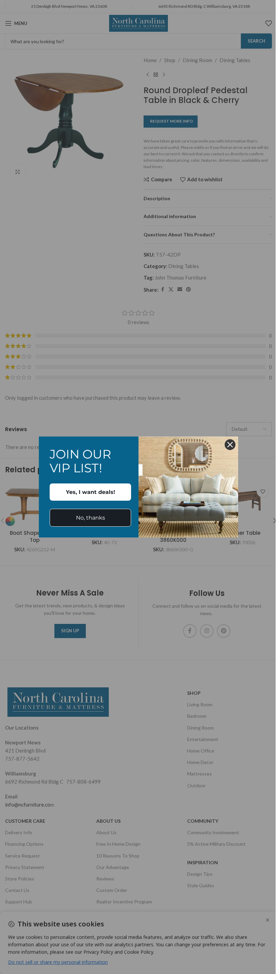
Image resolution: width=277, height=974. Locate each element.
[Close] (230, 445)
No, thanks (90, 518)
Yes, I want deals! (90, 492)
